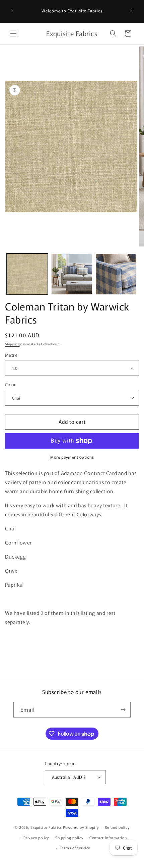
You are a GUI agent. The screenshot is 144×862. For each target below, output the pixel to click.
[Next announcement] (131, 11)
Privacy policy (36, 837)
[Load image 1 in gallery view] (27, 274)
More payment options (72, 457)
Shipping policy (69, 837)
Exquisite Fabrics (46, 827)
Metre (11, 355)
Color (10, 384)
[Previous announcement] (12, 11)
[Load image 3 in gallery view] (116, 274)
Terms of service (75, 847)
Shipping (12, 343)
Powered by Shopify (81, 827)
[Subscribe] (123, 709)
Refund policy (117, 827)
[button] (13, 33)
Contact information (108, 837)
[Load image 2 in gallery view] (71, 274)
